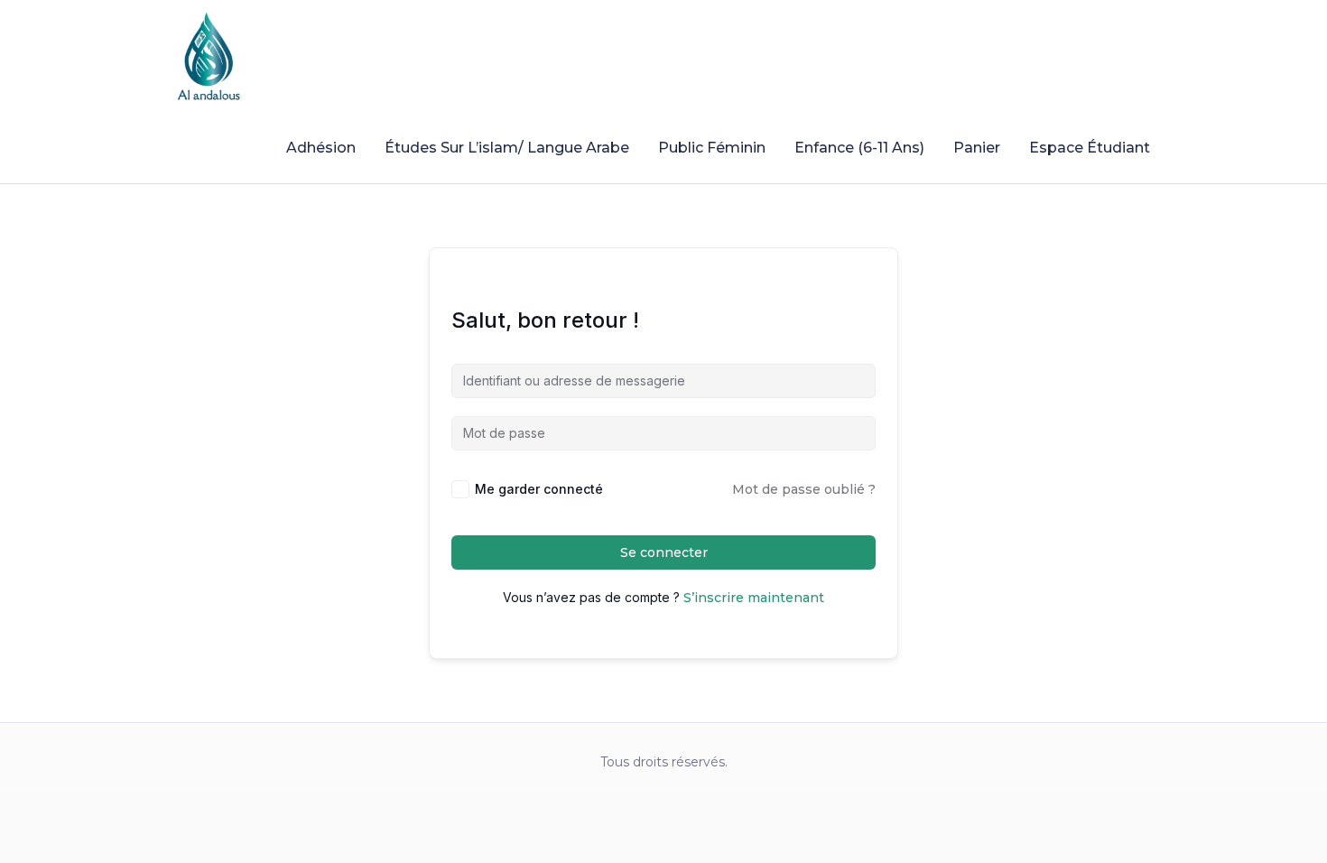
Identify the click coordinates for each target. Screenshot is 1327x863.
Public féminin (712, 147)
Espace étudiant (1089, 147)
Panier (976, 147)
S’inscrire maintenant (753, 597)
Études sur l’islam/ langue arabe (507, 147)
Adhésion (321, 147)
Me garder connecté (539, 488)
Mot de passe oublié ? (804, 489)
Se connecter (664, 552)
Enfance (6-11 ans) (859, 147)
